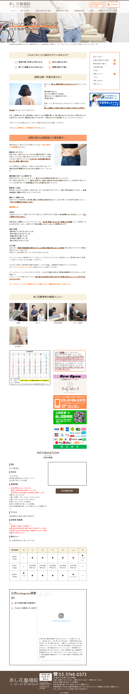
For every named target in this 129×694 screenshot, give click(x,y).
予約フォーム (97, 84)
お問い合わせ (98, 81)
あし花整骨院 (43, 660)
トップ (13, 11)
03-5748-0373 (73, 675)
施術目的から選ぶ (48, 44)
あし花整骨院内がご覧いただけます (22, 540)
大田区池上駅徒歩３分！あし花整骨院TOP (24, 44)
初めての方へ (25, 11)
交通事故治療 (79, 11)
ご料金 (91, 11)
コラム (115, 11)
